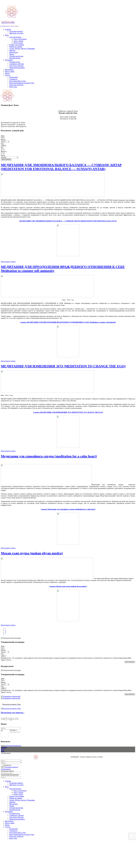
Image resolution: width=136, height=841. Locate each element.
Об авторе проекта (16, 31)
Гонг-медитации (15, 37)
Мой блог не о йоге (16, 33)
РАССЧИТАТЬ (6, 159)
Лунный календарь (16, 56)
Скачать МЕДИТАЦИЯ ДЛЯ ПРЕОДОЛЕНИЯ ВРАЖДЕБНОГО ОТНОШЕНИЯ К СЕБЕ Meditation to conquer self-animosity (68, 322)
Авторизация (5, 769)
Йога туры (13, 87)
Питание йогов (14, 58)
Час (2, 147)
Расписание (13, 77)
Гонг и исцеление (20, 39)
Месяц (3, 140)
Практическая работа (17, 68)
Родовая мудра (14, 62)
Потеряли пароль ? (11, 767)
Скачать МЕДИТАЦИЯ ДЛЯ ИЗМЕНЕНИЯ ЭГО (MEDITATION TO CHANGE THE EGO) (68, 412)
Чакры (11, 54)
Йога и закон (9, 71)
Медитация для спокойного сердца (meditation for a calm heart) (49, 456)
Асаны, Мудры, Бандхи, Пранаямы (22, 48)
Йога (7, 35)
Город (3, 155)
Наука (7, 73)
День (2, 136)
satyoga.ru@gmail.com (13, 745)
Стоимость (13, 79)
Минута (4, 151)
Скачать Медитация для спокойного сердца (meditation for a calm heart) (68, 509)
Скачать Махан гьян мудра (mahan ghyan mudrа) (68, 586)
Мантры (12, 50)
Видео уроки (18, 43)
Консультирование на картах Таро (21, 83)
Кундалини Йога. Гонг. (17, 81)
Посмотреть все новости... (13, 712)
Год (2, 144)
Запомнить (7, 765)
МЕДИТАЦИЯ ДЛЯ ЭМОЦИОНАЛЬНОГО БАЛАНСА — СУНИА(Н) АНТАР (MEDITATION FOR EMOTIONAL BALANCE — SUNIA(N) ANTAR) (61, 167)
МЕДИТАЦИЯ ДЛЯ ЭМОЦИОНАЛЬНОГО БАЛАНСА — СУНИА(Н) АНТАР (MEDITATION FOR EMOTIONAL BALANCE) (68, 221)
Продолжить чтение (8, 262)
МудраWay (9, 60)
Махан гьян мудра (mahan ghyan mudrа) (32, 553)
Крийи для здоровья (16, 45)
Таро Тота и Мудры (16, 66)
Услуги (7, 75)
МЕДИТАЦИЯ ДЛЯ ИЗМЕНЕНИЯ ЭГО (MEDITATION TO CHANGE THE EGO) (63, 366)
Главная (8, 29)
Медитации (13, 52)
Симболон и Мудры (16, 64)
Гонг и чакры (18, 41)
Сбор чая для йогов (16, 85)
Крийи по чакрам (15, 47)
